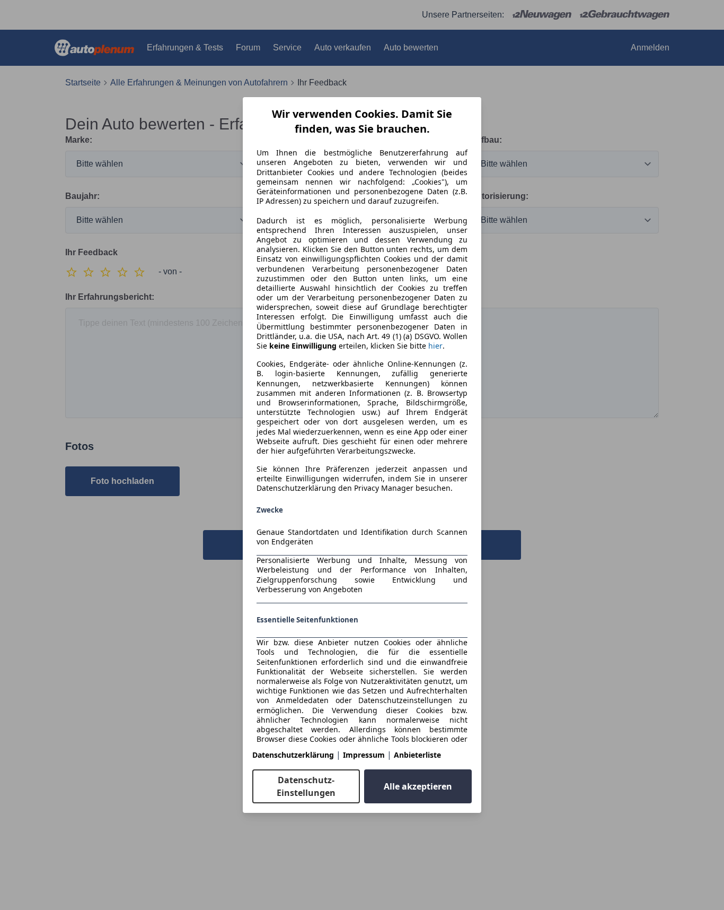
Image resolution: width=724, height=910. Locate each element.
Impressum (364, 755)
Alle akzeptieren (418, 786)
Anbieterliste (417, 755)
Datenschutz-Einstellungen (306, 786)
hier (435, 346)
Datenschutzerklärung (293, 755)
